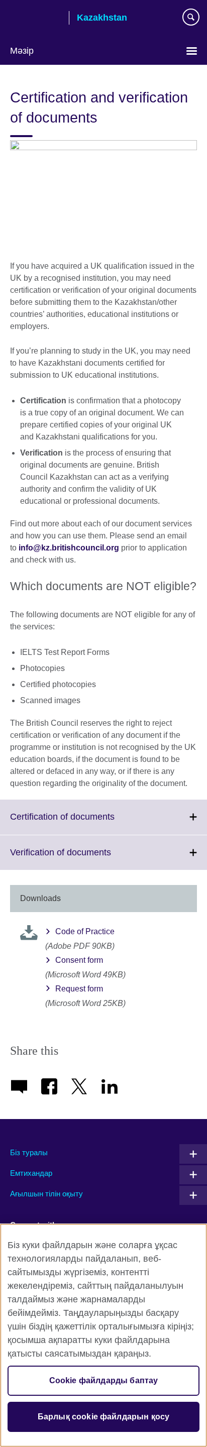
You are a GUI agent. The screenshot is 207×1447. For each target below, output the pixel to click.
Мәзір (22, 51)
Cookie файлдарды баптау (103, 1380)
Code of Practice (85, 931)
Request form (79, 988)
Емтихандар (31, 1173)
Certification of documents (84, 822)
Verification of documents (82, 858)
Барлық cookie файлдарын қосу (103, 1416)
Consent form (79, 960)
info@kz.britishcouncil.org (69, 547)
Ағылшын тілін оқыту (46, 1193)
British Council (35, 18)
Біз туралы (29, 1152)
